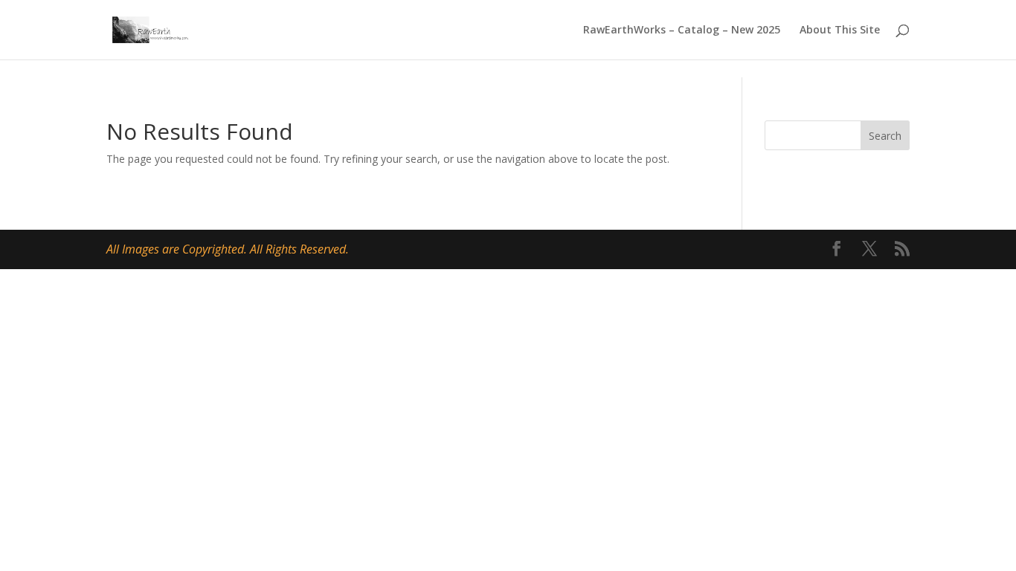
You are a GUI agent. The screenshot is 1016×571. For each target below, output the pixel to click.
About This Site (840, 30)
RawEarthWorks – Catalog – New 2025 (681, 30)
